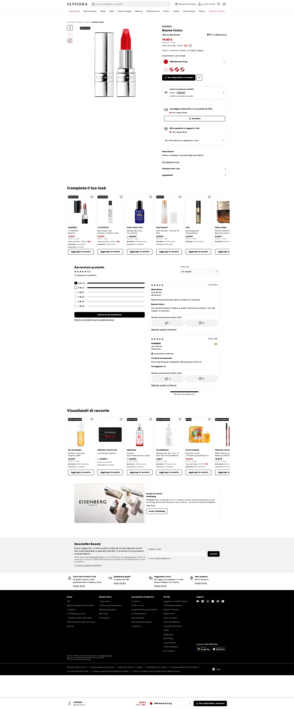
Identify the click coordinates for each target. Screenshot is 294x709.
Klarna (200, 50)
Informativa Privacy (97, 557)
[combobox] (200, 271)
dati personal (130, 557)
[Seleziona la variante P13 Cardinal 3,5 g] (177, 69)
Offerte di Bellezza (105, 656)
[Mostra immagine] (70, 27)
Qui (68, 657)
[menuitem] (185, 4)
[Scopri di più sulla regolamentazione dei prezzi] (190, 45)
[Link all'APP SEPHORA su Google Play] (203, 649)
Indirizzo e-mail (154, 549)
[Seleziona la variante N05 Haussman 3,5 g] (182, 69)
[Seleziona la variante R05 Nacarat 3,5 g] (171, 69)
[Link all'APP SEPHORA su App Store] (219, 649)
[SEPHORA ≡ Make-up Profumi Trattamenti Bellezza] (77, 4)
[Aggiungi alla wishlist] (92, 197)
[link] (109, 315)
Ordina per (184, 267)
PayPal (193, 50)
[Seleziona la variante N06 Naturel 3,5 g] (166, 69)
